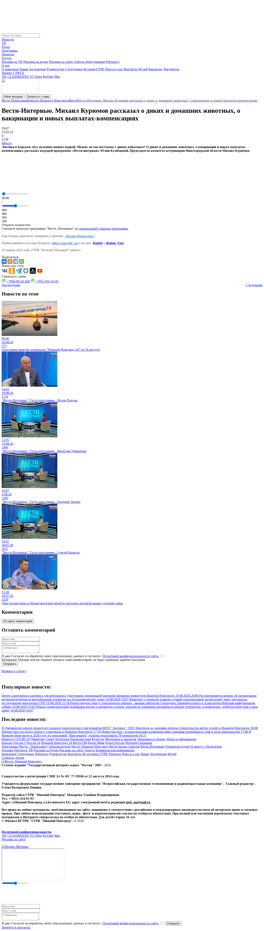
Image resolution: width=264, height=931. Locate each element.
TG (32, 76)
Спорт (50, 739)
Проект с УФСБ (13, 73)
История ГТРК (93, 69)
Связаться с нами (38, 96)
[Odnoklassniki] (9, 261)
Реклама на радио (35, 62)
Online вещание (13, 96)
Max (57, 76)
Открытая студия (177, 746)
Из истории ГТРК (95, 754)
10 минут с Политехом (206, 746)
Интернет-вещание (138, 743)
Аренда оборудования (89, 62)
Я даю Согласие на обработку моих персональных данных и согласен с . (81, 656)
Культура (98, 739)
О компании (10, 69)
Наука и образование (181, 739)
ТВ (4, 43)
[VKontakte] (4, 261)
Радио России (115, 743)
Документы (171, 69)
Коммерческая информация (115, 750)
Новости (8, 39)
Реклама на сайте (61, 62)
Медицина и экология (120, 739)
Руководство (55, 69)
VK (4, 76)
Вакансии (155, 69)
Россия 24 (33, 743)
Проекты (8, 54)
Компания (9, 754)
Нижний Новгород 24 (56, 743)
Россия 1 (19, 743)
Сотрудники (73, 69)
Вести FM (80, 743)
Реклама (7, 750)
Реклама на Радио (46, 750)
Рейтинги (112, 62)
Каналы (7, 743)
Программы (10, 746)
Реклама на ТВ (12, 62)
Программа (10, 50)
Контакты (131, 69)
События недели (59, 746)
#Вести (7, 143)
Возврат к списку (14, 671)
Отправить (9, 663)
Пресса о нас (114, 69)
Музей (142, 69)
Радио (6, 47)
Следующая (254, 285)
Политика (62, 739)
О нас (6, 65)
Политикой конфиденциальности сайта (130, 656)
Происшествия (80, 739)
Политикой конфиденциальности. (27, 832)
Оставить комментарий (17, 621)
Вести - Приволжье (32, 746)
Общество (38, 739)
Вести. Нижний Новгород (89, 746)
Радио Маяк (96, 743)
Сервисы (8, 757)
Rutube (98, 243)
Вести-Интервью (152, 746)
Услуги (7, 58)
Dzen (38, 76)
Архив (19, 757)
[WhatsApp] (21, 261)
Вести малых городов (124, 746)
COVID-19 (22, 739)
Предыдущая (11, 285)
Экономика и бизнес (151, 739)
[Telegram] (15, 261)
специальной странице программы (103, 228)
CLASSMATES (18, 76)
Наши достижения (33, 69)
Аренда (89, 750)
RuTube (48, 76)
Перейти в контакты (16, 927)
